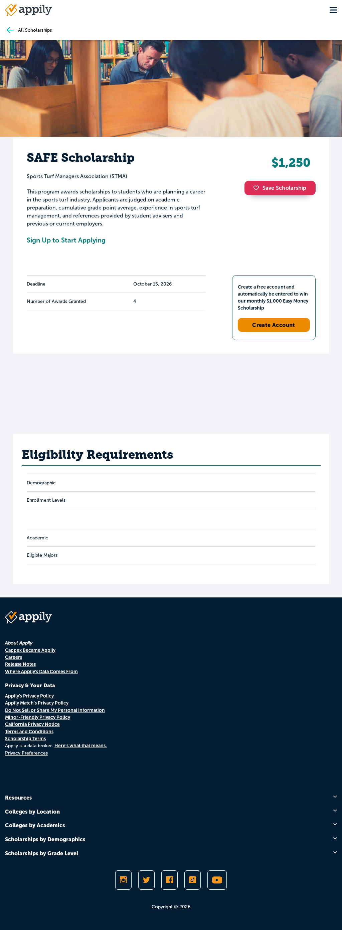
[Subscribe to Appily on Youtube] (217, 880)
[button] (257, 187)
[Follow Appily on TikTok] (192, 880)
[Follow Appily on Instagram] (123, 880)
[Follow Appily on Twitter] (146, 880)
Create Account (273, 325)
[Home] (28, 10)
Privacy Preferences (26, 753)
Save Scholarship (285, 188)
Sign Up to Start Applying (66, 240)
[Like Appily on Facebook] (169, 880)
